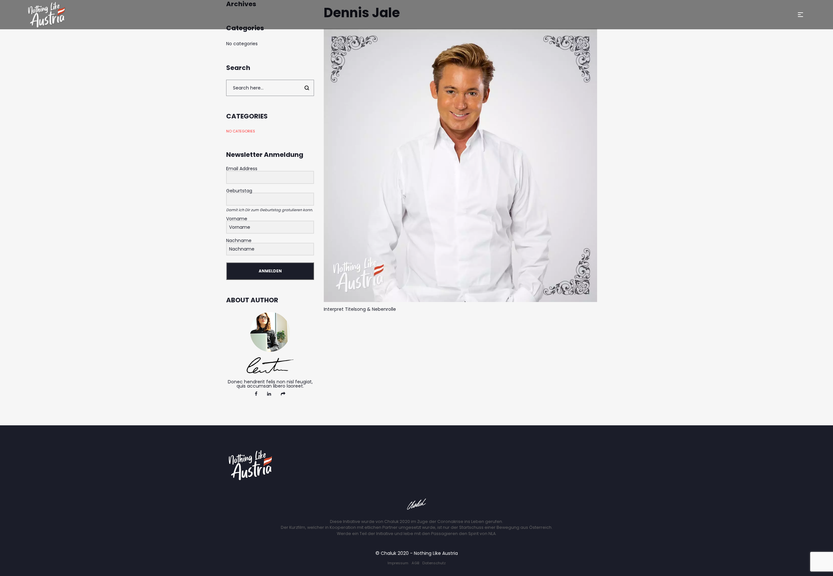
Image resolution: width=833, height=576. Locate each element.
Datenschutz (434, 563)
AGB (415, 563)
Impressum (398, 563)
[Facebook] (256, 394)
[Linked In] (269, 394)
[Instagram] (283, 394)
